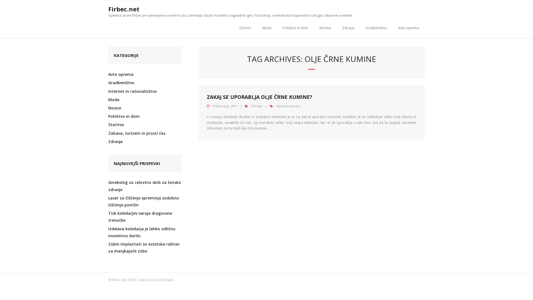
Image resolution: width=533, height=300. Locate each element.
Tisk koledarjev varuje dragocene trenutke (140, 217)
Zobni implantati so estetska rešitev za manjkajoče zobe (143, 247)
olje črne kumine (288, 106)
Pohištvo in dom (295, 28)
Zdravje (348, 28)
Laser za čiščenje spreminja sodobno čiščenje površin (143, 201)
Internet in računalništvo (132, 91)
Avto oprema (408, 28)
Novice (114, 108)
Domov (245, 28)
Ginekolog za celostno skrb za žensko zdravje (144, 186)
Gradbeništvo (376, 28)
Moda (266, 28)
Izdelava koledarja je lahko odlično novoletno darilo (141, 232)
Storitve (325, 28)
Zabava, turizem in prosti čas (136, 133)
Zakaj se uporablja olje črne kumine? (259, 97)
